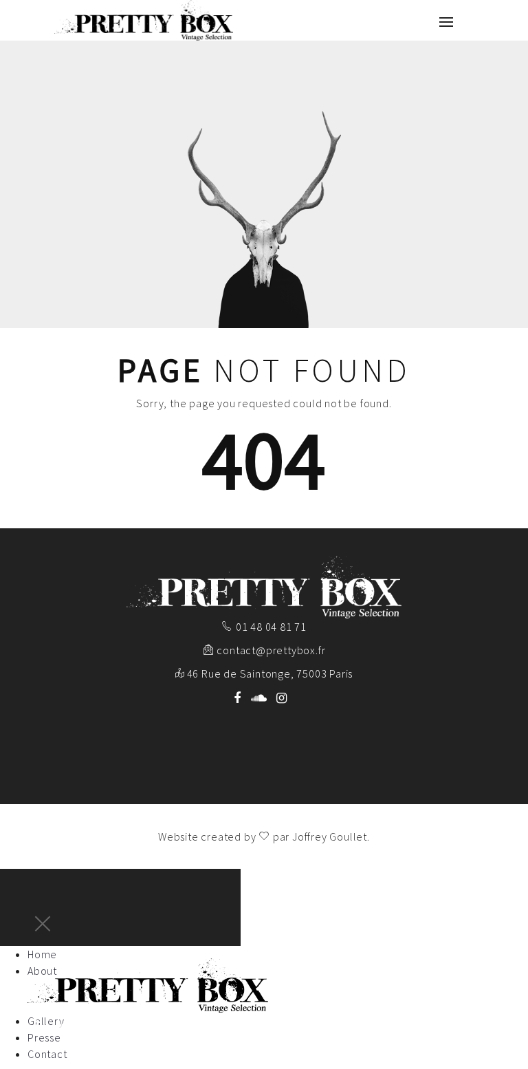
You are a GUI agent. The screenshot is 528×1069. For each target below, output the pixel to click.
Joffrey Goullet (329, 836)
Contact (47, 1054)
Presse (44, 1037)
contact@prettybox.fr (271, 650)
